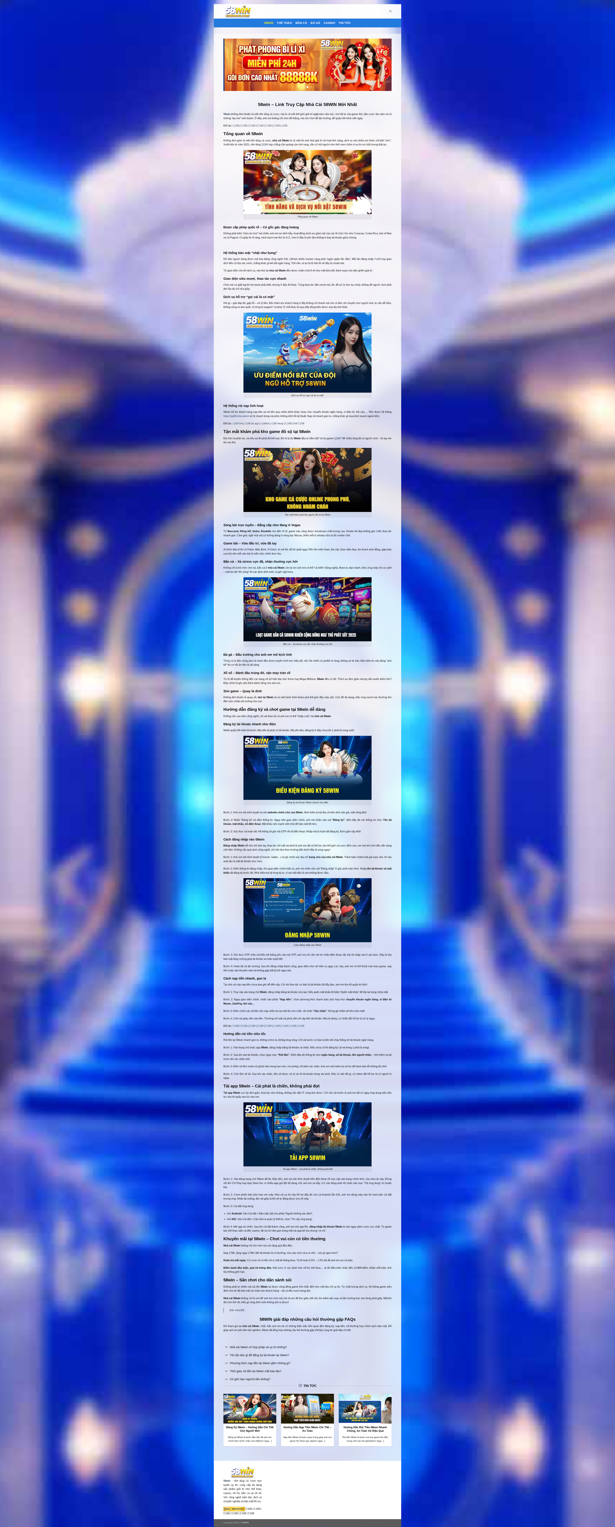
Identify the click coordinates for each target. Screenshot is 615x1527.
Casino (329, 22)
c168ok (265, 423)
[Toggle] (226, 1347)
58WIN (245, 1522)
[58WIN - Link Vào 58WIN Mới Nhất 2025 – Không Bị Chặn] (239, 11)
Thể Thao (284, 22)
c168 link (238, 423)
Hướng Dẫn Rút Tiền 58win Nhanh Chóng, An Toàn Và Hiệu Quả (365, 1429)
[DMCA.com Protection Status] (234, 1508)
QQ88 (264, 144)
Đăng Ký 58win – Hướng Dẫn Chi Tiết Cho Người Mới (250, 1429)
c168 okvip (277, 423)
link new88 (237, 1310)
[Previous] (231, 65)
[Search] (390, 11)
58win (268, 22)
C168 (236, 125)
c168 (284, 125)
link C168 (298, 423)
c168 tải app (252, 423)
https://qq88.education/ (236, 416)
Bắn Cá (301, 22)
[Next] (384, 65)
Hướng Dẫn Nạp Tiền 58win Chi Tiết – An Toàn (307, 1429)
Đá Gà (315, 22)
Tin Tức (345, 22)
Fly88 (377, 259)
